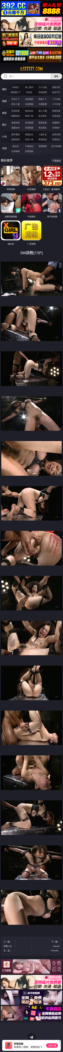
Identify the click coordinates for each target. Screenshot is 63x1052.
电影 (4, 113)
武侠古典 (56, 134)
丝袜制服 (29, 104)
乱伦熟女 (43, 115)
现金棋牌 (43, 92)
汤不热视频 (56, 146)
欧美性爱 (56, 110)
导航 (4, 148)
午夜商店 (29, 146)
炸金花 (29, 92)
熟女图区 (43, 127)
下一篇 (55, 946)
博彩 (4, 89)
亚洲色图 (29, 122)
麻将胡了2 (15, 92)
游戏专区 (56, 87)
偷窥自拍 (15, 122)
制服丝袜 (15, 115)
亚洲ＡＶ (15, 99)
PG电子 (15, 87)
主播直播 (43, 104)
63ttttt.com (31, 69)
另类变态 (56, 115)
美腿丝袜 (15, 127)
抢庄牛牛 (56, 92)
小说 (4, 136)
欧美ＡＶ (43, 99)
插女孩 (15, 146)
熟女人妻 (15, 104)
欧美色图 (43, 122)
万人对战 (43, 87)
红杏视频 (15, 151)
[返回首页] (59, 1046)
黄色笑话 (43, 139)
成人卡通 (43, 110)
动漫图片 (56, 122)
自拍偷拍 (29, 99)
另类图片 (56, 127)
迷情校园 (15, 139)
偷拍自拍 (29, 110)
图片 (4, 124)
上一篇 (8, 946)
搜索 (56, 76)
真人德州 (29, 87)
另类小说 (29, 139)
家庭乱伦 (29, 134)
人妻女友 (43, 134)
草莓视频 (43, 146)
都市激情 (15, 134)
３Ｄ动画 (56, 99)
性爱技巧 (56, 139)
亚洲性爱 (15, 110)
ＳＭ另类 (56, 104)
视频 (4, 101)
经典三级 (29, 115)
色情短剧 (29, 151)
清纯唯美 (29, 127)
